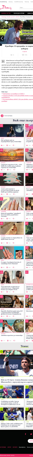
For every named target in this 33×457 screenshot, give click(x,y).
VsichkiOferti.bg (3, 1)
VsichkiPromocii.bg (18, 1)
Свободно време (19, 13)
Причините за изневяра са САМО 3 (13, 93)
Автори (9, 447)
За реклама (3, 447)
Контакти (15, 447)
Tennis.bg (27, 1)
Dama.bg (11, 1)
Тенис (24, 346)
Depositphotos (22, 447)
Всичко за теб (6, 13)
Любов (17, 16)
